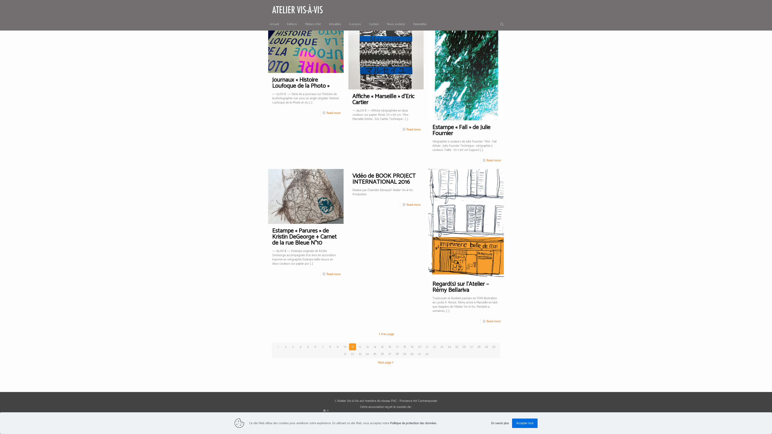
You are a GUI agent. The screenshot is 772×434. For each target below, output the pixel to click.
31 (345, 353)
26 (464, 346)
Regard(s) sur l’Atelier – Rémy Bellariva (460, 287)
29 (486, 346)
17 (397, 346)
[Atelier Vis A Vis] (297, 9)
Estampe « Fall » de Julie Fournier (461, 130)
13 (367, 346)
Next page (384, 362)
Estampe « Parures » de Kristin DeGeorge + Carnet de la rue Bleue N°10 (304, 237)
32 (352, 353)
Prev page (387, 334)
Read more (333, 113)
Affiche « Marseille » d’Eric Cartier (383, 99)
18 (404, 346)
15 (382, 346)
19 (412, 346)
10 (345, 346)
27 (471, 346)
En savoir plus (500, 423)
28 (479, 346)
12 (360, 346)
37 (389, 353)
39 (404, 353)
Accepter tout (524, 423)
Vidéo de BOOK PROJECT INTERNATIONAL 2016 (384, 179)
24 (449, 346)
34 (367, 353)
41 (419, 353)
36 (382, 353)
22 (434, 346)
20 (419, 346)
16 (389, 346)
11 (353, 346)
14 (375, 346)
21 (427, 346)
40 (412, 353)
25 (456, 346)
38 (397, 353)
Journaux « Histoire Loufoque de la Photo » (301, 83)
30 (494, 346)
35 (374, 353)
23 (441, 346)
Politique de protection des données (413, 423)
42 (427, 353)
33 (360, 353)
